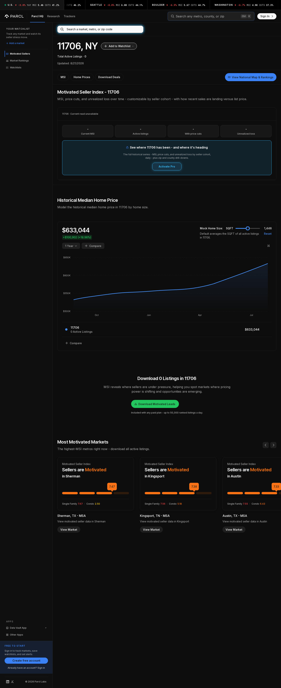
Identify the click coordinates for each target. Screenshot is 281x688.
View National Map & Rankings (252, 77)
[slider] (248, 228)
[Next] (273, 445)
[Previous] (266, 445)
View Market (68, 529)
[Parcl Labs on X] (12, 681)
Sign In (265, 16)
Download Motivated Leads (156, 404)
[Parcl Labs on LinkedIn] (7, 681)
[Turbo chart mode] (269, 246)
